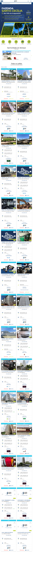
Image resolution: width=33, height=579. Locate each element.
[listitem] (8, 87)
